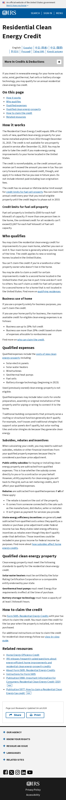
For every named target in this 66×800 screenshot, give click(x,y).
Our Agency (14, 732)
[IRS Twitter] (11, 771)
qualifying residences (49, 291)
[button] (48, 13)
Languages (14, 753)
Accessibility (33, 794)
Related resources (16, 117)
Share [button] (17, 715)
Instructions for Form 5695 (21, 674)
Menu (59, 13)
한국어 (15, 51)
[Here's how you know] (33, 4)
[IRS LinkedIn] (23, 771)
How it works (13, 97)
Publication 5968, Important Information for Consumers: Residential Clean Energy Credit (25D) (33, 681)
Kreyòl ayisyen (55, 51)
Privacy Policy (33, 789)
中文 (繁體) (56, 47)
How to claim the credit (19, 113)
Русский (25, 51)
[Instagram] (17, 771)
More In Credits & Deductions (24, 62)
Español (27, 47)
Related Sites (15, 759)
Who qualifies (13, 101)
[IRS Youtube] (30, 771)
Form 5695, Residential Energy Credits (28, 616)
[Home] (9, 12)
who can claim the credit (30, 339)
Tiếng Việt (38, 51)
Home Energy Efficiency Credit (22, 655)
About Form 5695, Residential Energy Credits (30, 670)
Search (35, 13)
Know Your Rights (18, 739)
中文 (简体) (41, 47)
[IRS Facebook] (5, 771)
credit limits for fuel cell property (24, 192)
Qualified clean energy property (23, 109)
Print (37, 715)
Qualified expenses (16, 105)
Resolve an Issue (17, 746)
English (16, 47)
